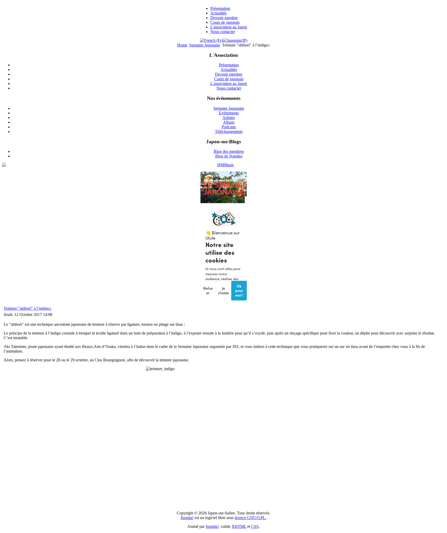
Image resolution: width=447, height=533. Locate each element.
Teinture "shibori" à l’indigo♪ (27, 308)
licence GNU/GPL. (250, 517)
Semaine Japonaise (204, 45)
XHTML (239, 526)
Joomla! (187, 517)
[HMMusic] (223, 165)
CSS (255, 526)
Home (182, 45)
